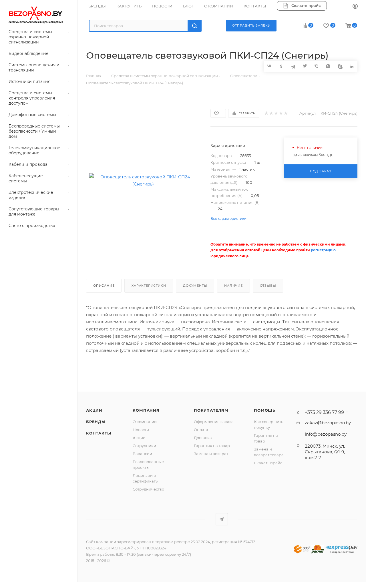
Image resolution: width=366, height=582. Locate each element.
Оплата (201, 429)
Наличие (233, 286)
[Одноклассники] (281, 66)
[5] (285, 113)
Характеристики (149, 286)
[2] (270, 113)
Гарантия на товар (212, 445)
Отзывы (268, 286)
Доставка (203, 437)
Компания (146, 410)
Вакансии (142, 453)
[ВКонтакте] (269, 66)
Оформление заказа (214, 421)
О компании (145, 421)
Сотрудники (144, 445)
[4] (280, 113)
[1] (266, 113)
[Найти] (195, 26)
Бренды (96, 421)
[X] (305, 66)
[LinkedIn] (351, 66)
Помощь (264, 410)
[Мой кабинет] (355, 6)
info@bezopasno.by (326, 434)
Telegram (222, 519)
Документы (195, 286)
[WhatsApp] (328, 66)
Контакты (98, 433)
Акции (94, 410)
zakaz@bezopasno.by (328, 422)
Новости (141, 429)
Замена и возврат (211, 453)
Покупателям (211, 410)
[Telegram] (293, 66)
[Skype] (340, 66)
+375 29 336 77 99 (324, 412)
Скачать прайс (268, 463)
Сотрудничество (148, 489)
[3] (275, 113)
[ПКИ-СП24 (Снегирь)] (143, 180)
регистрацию (323, 250)
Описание (103, 286)
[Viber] (316, 66)
